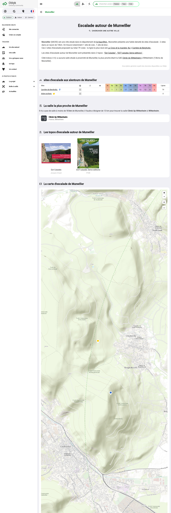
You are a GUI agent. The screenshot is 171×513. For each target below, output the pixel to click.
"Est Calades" (110, 53)
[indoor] (83, 4)
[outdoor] (77, 4)
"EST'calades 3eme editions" (130, 53)
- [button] (164, 196)
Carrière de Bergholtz (141, 48)
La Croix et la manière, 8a (119, 48)
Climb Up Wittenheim (131, 58)
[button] (5, 11)
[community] (89, 4)
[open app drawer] (41, 4)
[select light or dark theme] (14, 11)
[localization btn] (23, 11)
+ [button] (164, 192)
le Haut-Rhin (102, 42)
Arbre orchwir (46, 94)
